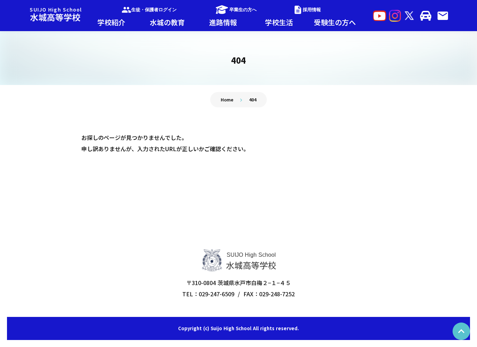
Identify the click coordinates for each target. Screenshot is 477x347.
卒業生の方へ (243, 9)
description (298, 10)
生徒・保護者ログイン (154, 9)
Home (227, 99)
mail (442, 15)
